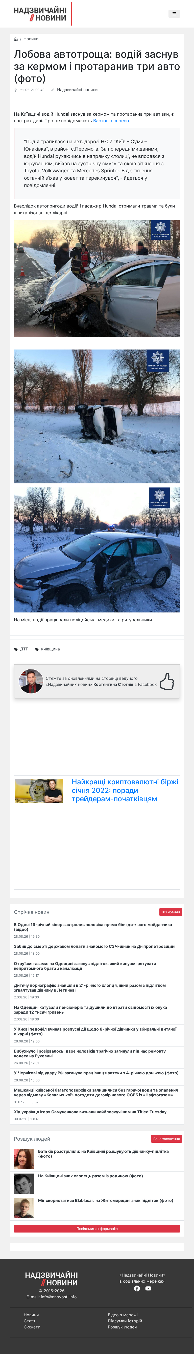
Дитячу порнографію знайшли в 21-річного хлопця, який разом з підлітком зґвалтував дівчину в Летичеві (90, 988)
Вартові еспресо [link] (111, 120)
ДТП (24, 648)
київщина (50, 648)
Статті (30, 1320)
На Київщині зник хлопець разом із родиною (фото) (90, 1175)
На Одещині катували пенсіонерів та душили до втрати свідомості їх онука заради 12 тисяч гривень (90, 1010)
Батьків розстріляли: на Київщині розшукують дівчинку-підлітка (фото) (103, 1154)
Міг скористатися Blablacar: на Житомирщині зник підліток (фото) (106, 1200)
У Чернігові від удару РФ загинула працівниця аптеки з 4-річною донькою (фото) (96, 1072)
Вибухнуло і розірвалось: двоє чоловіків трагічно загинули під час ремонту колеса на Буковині (90, 1053)
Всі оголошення (166, 1139)
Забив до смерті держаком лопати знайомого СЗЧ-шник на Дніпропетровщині (94, 946)
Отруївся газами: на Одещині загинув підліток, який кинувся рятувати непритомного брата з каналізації (85, 966)
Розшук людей (122, 1326)
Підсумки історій (125, 1320)
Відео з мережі (123, 1314)
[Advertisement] (97, 738)
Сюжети (32, 1326)
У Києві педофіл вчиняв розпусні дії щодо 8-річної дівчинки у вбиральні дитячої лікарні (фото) (95, 1031)
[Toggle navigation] (174, 14)
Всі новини (171, 912)
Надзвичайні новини (77, 89)
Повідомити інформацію (97, 1228)
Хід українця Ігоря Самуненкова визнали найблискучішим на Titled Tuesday (90, 1111)
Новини (31, 38)
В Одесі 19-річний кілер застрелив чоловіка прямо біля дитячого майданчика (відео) (93, 927)
